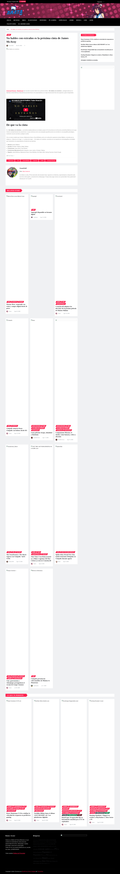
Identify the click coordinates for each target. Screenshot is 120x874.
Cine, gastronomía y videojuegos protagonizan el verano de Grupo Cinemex (15, 683)
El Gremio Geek (24, 24)
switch (49, 858)
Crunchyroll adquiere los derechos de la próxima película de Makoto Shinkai (66, 308)
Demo (45, 842)
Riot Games (54, 855)
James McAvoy (26, 160)
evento (46, 844)
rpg (56, 855)
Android (40, 840)
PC (56, 848)
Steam (45, 857)
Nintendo (43, 20)
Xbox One (45, 861)
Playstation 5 (37, 855)
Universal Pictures (51, 160)
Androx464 (11, 561)
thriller (42, 160)
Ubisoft (52, 858)
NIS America (52, 849)
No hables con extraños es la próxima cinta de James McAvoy (25, 29)
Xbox (24, 20)
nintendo (35, 849)
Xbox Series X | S (45, 863)
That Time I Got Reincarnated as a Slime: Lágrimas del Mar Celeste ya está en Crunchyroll (41, 559)
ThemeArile (40, 871)
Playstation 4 (46, 852)
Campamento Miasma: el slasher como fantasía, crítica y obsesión (66, 434)
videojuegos (36, 861)
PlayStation (32, 20)
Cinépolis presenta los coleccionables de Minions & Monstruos (40, 681)
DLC (48, 842)
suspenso (35, 160)
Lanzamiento (44, 846)
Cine (85, 20)
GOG (49, 844)
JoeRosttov (36, 685)
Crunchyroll (41, 842)
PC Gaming (52, 20)
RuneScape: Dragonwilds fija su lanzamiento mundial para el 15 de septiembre (73, 819)
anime (44, 840)
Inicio (9, 20)
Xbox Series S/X (53, 861)
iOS (54, 844)
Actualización (35, 840)
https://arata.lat (26, 171)
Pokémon (44, 855)
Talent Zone (11, 24)
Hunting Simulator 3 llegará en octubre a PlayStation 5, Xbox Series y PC (101, 817)
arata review (49, 840)
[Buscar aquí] (114, 20)
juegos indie (36, 846)
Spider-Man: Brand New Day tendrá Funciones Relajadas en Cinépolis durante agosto (66, 556)
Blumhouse (11, 160)
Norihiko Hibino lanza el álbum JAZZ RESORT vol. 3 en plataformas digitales (44, 815)
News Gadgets (32, 871)
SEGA (34, 858)
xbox (41, 861)
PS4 (47, 855)
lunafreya (35, 217)
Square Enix (39, 858)
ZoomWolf (11, 45)
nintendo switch (44, 849)
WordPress (24, 871)
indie (52, 844)
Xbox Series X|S (37, 863)
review (50, 855)
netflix (55, 846)
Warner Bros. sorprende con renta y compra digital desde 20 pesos (16, 306)
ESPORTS (42, 844)
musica (53, 846)
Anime (71, 20)
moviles (49, 846)
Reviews (17, 20)
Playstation (39, 852)
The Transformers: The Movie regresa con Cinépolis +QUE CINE (16, 556)
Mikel (59, 561)
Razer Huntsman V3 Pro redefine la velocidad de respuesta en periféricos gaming (18, 815)
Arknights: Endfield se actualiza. (89, 60)
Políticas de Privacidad (19, 853)
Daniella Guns (36, 437)
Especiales (63, 20)
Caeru (10, 311)
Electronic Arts (51, 841)
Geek (91, 20)
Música (78, 20)
